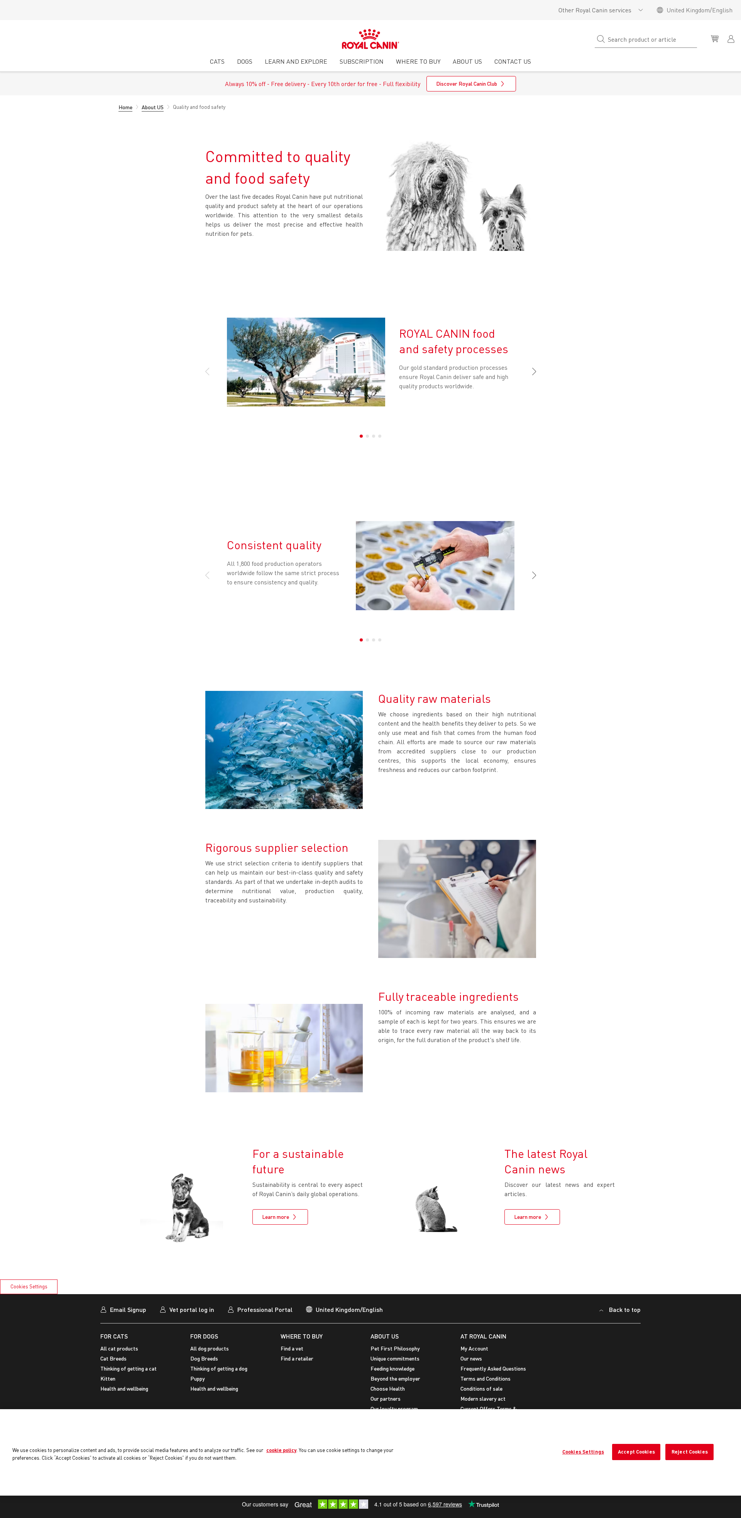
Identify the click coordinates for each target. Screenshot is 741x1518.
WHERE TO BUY (302, 1336)
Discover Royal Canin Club (466, 83)
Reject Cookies (690, 1452)
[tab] (217, 64)
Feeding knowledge (392, 1368)
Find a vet (292, 1348)
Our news (471, 1358)
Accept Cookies (636, 1452)
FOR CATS (114, 1336)
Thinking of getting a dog (218, 1368)
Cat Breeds (113, 1358)
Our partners (385, 1398)
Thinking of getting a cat (128, 1368)
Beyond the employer (395, 1378)
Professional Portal (265, 1309)
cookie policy (281, 1450)
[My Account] (731, 38)
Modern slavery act (483, 1398)
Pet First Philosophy (395, 1348)
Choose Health (387, 1388)
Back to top (625, 1309)
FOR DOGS (204, 1336)
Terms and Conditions (485, 1378)
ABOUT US (384, 1336)
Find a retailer (297, 1358)
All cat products (119, 1348)
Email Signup (128, 1309)
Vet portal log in (191, 1309)
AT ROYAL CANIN (483, 1336)
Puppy (197, 1378)
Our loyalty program (394, 1408)
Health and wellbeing (124, 1388)
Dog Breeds (204, 1358)
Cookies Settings (28, 1286)
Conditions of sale (481, 1388)
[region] (370, 1452)
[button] (531, 371)
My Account (474, 1348)
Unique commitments (395, 1358)
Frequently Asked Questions (493, 1368)
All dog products (209, 1348)
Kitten (107, 1378)
